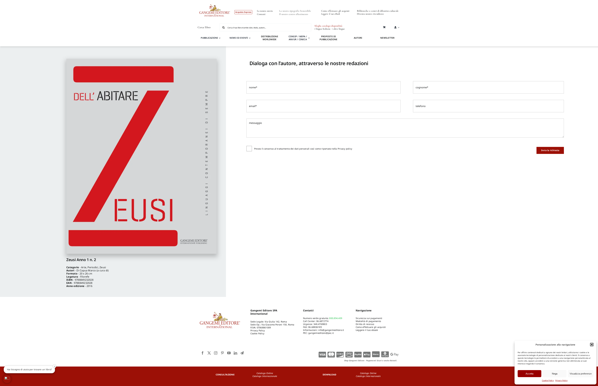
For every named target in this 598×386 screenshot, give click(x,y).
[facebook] (202, 353)
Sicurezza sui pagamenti (369, 318)
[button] (591, 344)
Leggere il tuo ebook (367, 330)
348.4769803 (320, 324)
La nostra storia (265, 10)
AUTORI (358, 37)
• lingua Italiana (322, 28)
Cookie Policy (548, 380)
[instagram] (215, 353)
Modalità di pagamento (368, 321)
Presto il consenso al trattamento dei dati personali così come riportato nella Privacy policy (303, 148)
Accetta (529, 373)
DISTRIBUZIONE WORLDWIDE (269, 38)
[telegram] (242, 353)
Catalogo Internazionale (264, 376)
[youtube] (229, 353)
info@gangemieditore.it (331, 330)
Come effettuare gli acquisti (335, 10)
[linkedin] (235, 353)
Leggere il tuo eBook (330, 13)
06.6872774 (322, 321)
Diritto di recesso (365, 324)
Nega (554, 373)
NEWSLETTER (387, 37)
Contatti (261, 14)
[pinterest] (222, 353)
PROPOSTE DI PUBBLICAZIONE (328, 38)
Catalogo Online (264, 373)
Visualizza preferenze (581, 373)
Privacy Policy (561, 380)
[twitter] (209, 353)
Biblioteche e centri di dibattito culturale (378, 10)
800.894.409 (335, 318)
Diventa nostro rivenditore (370, 13)
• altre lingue (338, 28)
